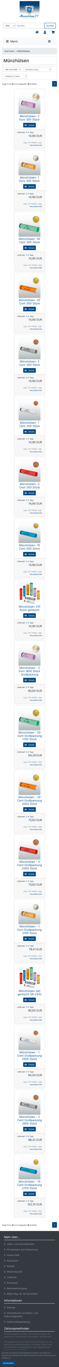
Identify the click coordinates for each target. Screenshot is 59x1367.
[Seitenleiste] (49, 41)
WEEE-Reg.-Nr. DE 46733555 (21, 1293)
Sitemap (10, 1307)
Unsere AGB (12, 1255)
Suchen (50, 25)
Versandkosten (36, 145)
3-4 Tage (29, 132)
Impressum (11, 1260)
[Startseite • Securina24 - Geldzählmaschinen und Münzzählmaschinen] (29, 11)
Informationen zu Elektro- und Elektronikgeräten (21, 1315)
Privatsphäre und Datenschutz (21, 1249)
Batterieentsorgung (16, 1288)
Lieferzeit (11, 1277)
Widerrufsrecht (13, 1271)
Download (11, 1282)
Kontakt (10, 1266)
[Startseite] (37, 32)
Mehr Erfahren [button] (17, 1358)
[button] (45, 32)
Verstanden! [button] (8, 1363)
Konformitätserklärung (17, 1321)
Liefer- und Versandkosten (19, 1244)
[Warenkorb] (53, 32)
